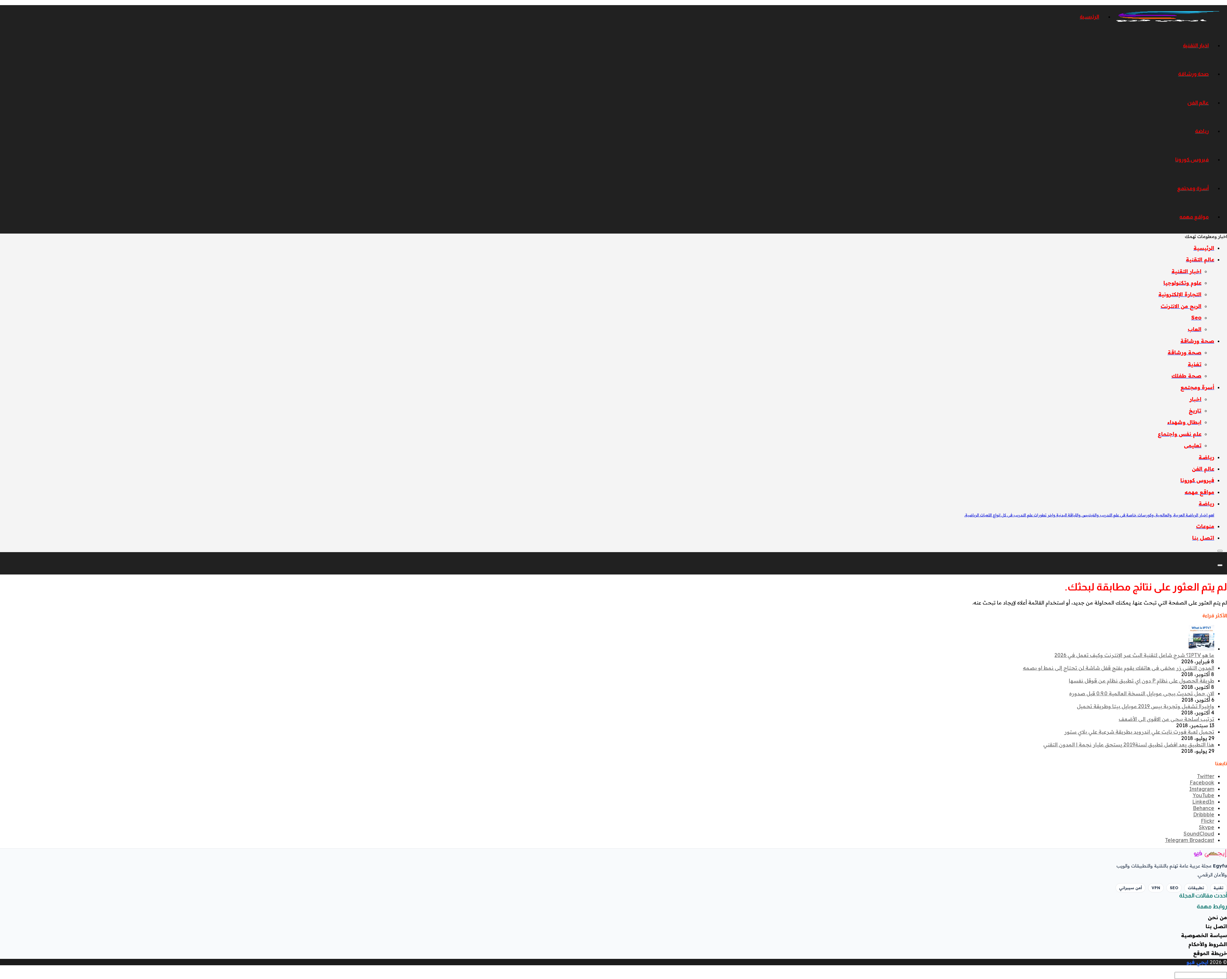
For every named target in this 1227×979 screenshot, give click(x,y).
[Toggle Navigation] (1220, 551)
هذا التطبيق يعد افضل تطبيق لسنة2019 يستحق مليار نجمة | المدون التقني (1128, 744)
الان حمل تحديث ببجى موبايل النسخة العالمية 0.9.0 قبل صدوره (1141, 693)
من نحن (1217, 917)
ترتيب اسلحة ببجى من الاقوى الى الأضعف (1166, 719)
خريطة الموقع (1210, 953)
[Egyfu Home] (1201, 853)
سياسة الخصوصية (1204, 935)
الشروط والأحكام (1207, 944)
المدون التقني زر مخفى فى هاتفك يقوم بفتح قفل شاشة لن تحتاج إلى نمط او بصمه (1118, 668)
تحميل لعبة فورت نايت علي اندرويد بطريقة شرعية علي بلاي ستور (1139, 731)
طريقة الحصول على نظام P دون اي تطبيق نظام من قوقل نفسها (1141, 680)
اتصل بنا (1216, 926)
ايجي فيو (1197, 962)
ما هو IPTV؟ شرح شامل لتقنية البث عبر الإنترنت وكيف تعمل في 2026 (1134, 655)
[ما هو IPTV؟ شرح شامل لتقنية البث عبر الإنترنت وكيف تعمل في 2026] (1201, 648)
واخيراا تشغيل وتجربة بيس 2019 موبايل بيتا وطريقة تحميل (1145, 706)
